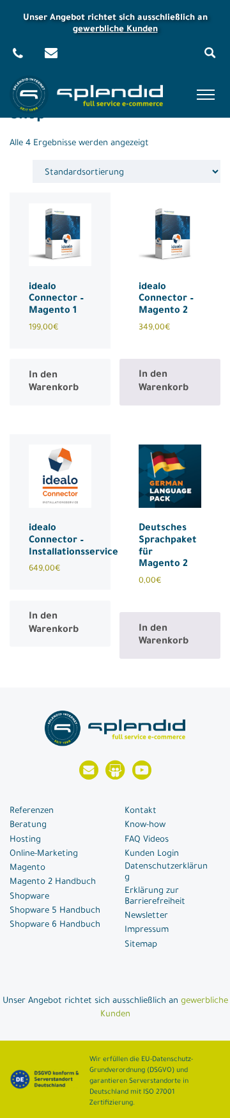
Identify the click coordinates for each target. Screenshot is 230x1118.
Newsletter (146, 916)
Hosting (25, 840)
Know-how (145, 825)
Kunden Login (152, 854)
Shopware (29, 897)
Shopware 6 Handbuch (55, 925)
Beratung (28, 825)
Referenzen (32, 811)
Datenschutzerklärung (166, 872)
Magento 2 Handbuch (53, 882)
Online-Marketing (44, 854)
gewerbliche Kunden (115, 30)
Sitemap (141, 945)
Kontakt (141, 811)
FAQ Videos (147, 840)
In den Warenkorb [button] (54, 382)
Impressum (147, 930)
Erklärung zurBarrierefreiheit (155, 896)
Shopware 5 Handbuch (55, 911)
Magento (27, 868)
